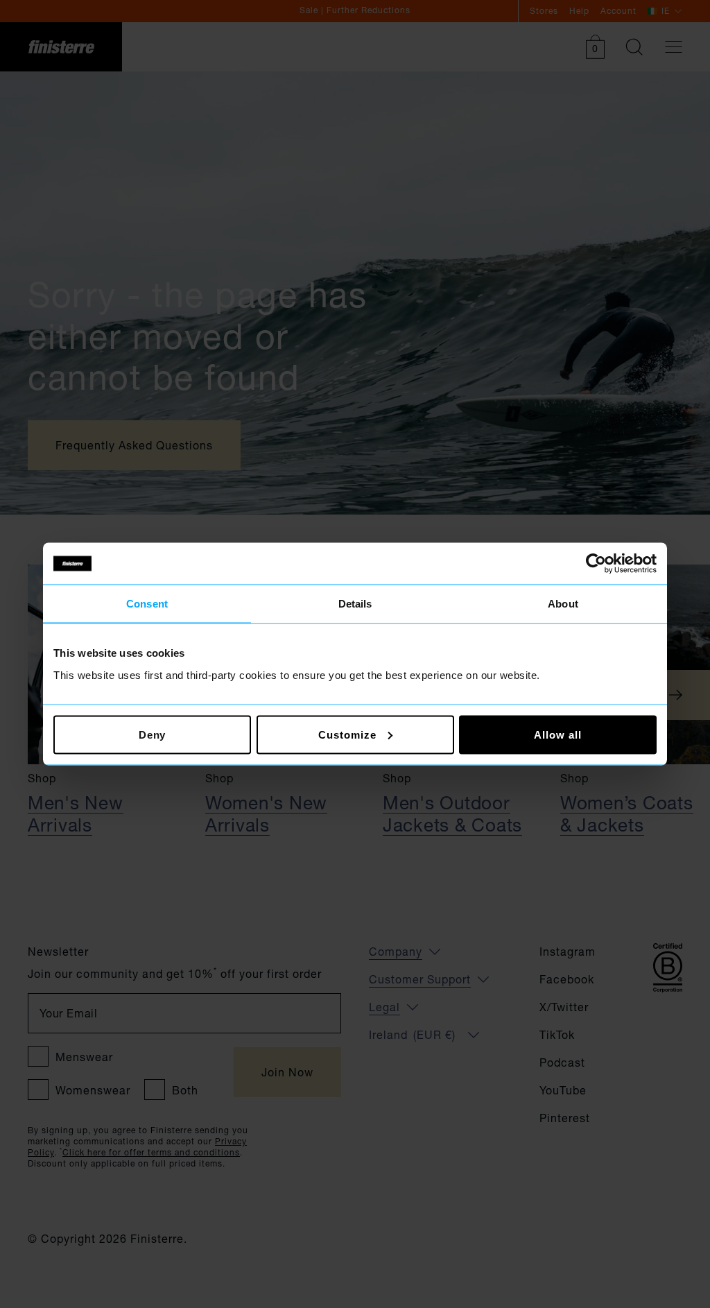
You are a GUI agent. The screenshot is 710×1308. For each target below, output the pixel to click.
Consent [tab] (147, 604)
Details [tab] (355, 604)
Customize (347, 734)
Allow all (557, 734)
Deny (152, 734)
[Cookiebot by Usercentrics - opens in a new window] (596, 563)
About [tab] (563, 604)
